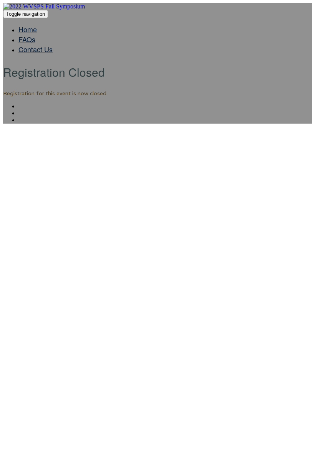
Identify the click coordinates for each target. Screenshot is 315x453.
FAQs (26, 39)
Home (27, 29)
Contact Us (35, 49)
